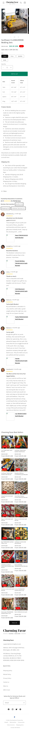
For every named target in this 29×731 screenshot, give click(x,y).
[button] (3, 3)
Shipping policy (7, 670)
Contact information (15, 727)
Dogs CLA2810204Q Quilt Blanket (7, 519)
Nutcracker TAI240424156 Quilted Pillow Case (7, 612)
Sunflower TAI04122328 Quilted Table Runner (20, 451)
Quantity (3, 64)
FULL (12, 56)
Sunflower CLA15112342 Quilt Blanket (20, 542)
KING (4, 60)
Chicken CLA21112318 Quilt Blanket (7, 589)
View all (14, 623)
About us (5, 686)
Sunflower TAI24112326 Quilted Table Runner (6, 474)
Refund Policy (7, 674)
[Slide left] (11, 37)
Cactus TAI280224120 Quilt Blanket (21, 361)
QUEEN (20, 56)
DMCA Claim (6, 690)
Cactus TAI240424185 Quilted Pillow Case (20, 589)
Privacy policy (21, 722)
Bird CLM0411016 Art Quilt (21, 612)
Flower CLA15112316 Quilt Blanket (21, 519)
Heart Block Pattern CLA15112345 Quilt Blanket (21, 496)
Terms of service (11, 724)
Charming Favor (13, 720)
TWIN (4, 56)
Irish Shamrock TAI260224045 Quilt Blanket (21, 291)
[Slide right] (18, 37)
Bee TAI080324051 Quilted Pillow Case (7, 542)
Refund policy (13, 722)
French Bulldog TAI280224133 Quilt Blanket (21, 263)
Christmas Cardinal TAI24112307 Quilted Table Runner (7, 566)
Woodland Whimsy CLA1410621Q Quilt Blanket (21, 474)
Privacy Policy (7, 678)
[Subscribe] (24, 703)
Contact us (6, 682)
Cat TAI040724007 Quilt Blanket (6, 451)
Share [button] (5, 191)
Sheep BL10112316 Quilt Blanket (7, 496)
